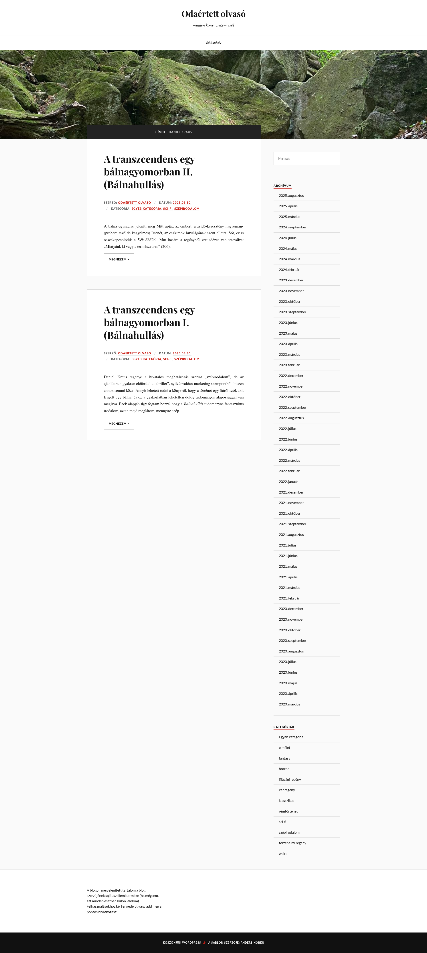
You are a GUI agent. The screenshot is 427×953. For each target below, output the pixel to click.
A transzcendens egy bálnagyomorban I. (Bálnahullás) (149, 322)
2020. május (288, 683)
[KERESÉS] (333, 158)
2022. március (289, 460)
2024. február (289, 269)
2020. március (289, 704)
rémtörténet (288, 811)
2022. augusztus (291, 418)
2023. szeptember (292, 312)
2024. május (288, 248)
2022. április (288, 449)
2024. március (289, 259)
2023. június (288, 322)
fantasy (284, 758)
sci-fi (168, 208)
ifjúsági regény (290, 779)
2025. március (289, 216)
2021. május (288, 566)
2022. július (287, 428)
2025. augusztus (291, 195)
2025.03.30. (182, 202)
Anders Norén (252, 942)
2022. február (289, 471)
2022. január (288, 481)
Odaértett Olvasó (134, 202)
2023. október (289, 301)
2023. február (289, 365)
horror (284, 768)
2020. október (289, 630)
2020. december (291, 608)
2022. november (291, 386)
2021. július (287, 545)
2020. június (288, 672)
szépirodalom (186, 208)
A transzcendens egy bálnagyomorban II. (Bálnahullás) (149, 171)
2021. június (288, 555)
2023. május (288, 333)
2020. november (291, 619)
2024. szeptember (292, 227)
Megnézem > (119, 259)
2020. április (288, 693)
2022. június (288, 439)
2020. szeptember (292, 640)
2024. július (287, 238)
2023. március (289, 354)
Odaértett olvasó (213, 13)
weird (283, 853)
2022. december (291, 375)
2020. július (287, 661)
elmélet (284, 747)
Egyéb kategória (146, 208)
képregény (287, 790)
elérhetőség (214, 42)
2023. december (291, 280)
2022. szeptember (292, 407)
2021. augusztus (291, 534)
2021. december (291, 492)
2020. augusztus (291, 651)
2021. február (289, 598)
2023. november (291, 291)
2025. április (288, 206)
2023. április (288, 343)
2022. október (289, 396)
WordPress (191, 942)
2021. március (289, 587)
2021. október (289, 513)
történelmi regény (292, 843)
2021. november (291, 502)
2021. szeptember (292, 524)
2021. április (288, 577)
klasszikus (286, 800)
